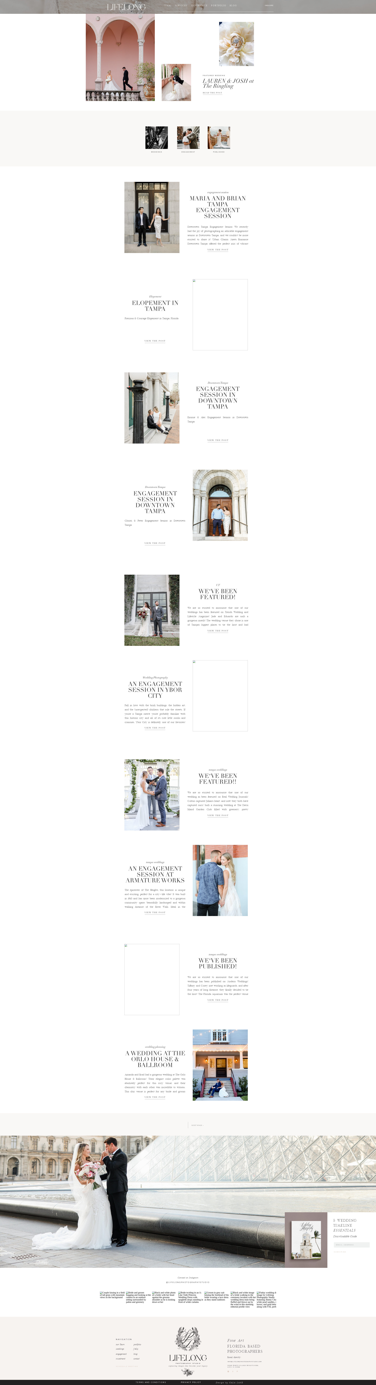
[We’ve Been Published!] (151, 979)
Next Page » (197, 1125)
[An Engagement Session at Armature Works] (220, 880)
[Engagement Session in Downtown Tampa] (151, 408)
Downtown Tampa (218, 382)
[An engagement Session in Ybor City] (220, 695)
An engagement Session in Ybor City (155, 689)
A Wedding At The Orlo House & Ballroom (155, 1059)
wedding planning (155, 1046)
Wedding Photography (155, 677)
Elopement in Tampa (155, 306)
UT (218, 585)
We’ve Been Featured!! (217, 778)
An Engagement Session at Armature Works (155, 874)
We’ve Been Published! (217, 963)
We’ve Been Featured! (217, 594)
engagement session (218, 192)
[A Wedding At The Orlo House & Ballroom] (220, 1065)
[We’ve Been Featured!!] (151, 794)
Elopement (155, 296)
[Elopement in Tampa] (220, 314)
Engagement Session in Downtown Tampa (218, 397)
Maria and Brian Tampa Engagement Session (218, 207)
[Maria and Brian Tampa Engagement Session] (151, 217)
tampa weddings (218, 769)
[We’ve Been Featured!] (151, 610)
